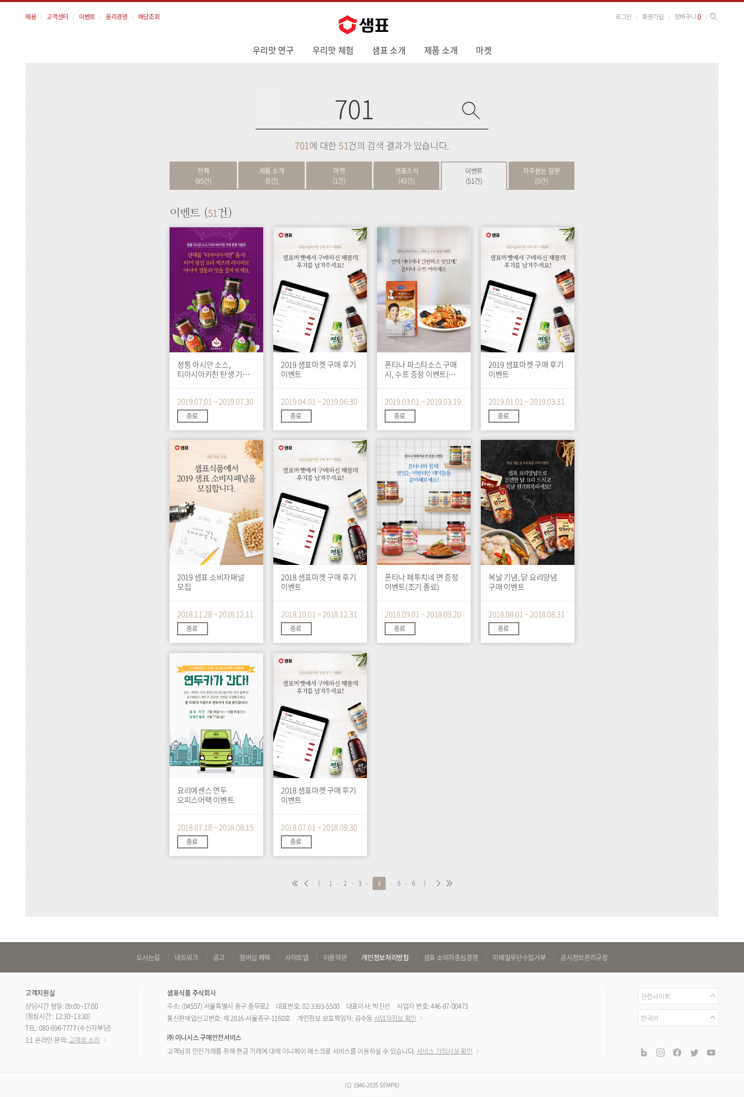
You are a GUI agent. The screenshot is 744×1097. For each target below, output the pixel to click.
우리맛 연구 (273, 50)
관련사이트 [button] (655, 996)
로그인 (623, 16)
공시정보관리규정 (583, 957)
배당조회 (149, 16)
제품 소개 (441, 50)
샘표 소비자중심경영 (451, 957)
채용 (30, 16)
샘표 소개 (389, 50)
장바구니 (688, 16)
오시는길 (148, 957)
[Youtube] (711, 1052)
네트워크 (186, 957)
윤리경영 (117, 16)
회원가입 (653, 16)
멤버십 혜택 (254, 957)
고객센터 (57, 16)
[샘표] (363, 24)
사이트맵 (297, 957)
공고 (219, 957)
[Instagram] (660, 1052)
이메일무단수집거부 (519, 957)
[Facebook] (677, 1052)
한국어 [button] (649, 1018)
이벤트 (87, 16)
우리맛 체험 (333, 50)
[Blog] (643, 1052)
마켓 (483, 50)
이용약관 (335, 957)
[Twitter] (693, 1052)
